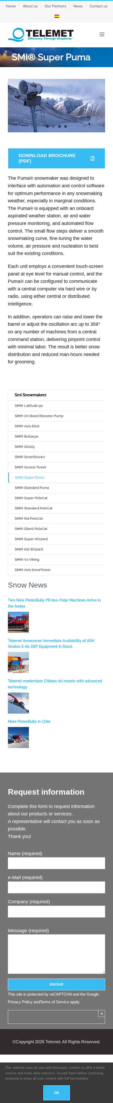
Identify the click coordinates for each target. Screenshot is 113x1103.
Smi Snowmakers (30, 395)
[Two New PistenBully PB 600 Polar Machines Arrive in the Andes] (18, 622)
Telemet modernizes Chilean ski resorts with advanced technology (55, 684)
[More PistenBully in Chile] (18, 737)
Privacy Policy (20, 1002)
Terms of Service (54, 1002)
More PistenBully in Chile (29, 721)
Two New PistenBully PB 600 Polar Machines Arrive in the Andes (54, 603)
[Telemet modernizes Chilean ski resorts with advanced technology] (18, 703)
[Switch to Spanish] (57, 16)
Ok (56, 1093)
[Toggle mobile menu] (102, 34)
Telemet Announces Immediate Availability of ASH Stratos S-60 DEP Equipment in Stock (51, 644)
